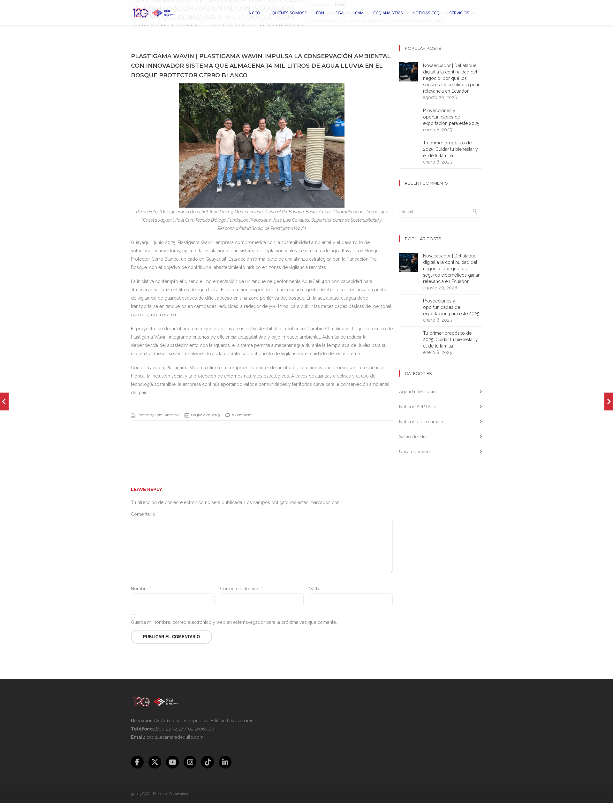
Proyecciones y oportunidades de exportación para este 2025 (451, 117)
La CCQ (253, 13)
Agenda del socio (417, 391)
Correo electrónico (241, 588)
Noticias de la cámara (421, 421)
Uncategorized (414, 451)
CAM (359, 13)
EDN (320, 13)
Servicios (459, 13)
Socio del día (412, 436)
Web (314, 588)
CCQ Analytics (388, 13)
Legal (339, 13)
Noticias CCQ (426, 13)
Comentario (144, 514)
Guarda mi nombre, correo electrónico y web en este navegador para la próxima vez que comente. (234, 622)
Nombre (141, 588)
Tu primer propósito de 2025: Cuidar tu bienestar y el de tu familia (450, 149)
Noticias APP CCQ (417, 406)
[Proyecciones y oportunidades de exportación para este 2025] (4, 401)
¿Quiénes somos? (288, 13)
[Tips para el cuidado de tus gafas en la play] (608, 401)
